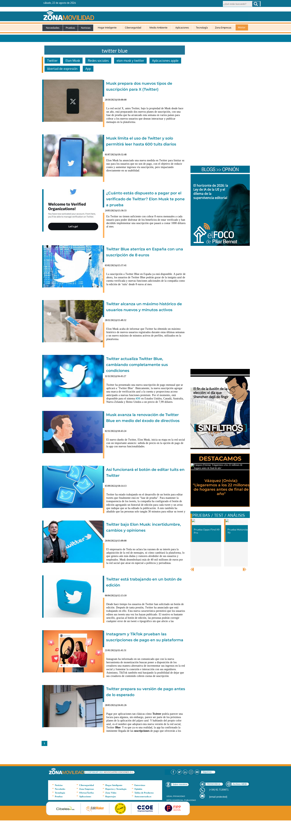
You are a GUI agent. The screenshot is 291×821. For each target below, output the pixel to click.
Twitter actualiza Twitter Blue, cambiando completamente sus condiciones (137, 364)
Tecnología (202, 27)
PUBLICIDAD (190, 800)
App (88, 69)
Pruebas (70, 27)
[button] (256, 4)
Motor (241, 27)
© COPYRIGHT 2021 (94, 772)
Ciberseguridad (133, 27)
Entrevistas (139, 785)
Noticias (85, 27)
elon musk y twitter (130, 61)
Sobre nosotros (180, 784)
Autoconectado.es (142, 796)
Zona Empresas (223, 27)
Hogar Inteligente (107, 27)
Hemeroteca (213, 784)
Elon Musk (73, 61)
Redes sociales (98, 61)
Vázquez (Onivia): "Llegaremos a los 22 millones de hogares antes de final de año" (221, 487)
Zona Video (110, 793)
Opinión (138, 789)
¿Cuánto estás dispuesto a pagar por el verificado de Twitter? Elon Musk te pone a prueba (145, 199)
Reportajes (110, 796)
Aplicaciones (182, 27)
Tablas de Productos (144, 793)
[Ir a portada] (145, 14)
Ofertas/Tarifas (86, 793)
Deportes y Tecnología (115, 789)
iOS (138, 398)
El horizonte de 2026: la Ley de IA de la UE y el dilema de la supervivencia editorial (210, 191)
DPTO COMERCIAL (175, 800)
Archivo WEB (240, 784)
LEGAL (169, 796)
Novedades (52, 27)
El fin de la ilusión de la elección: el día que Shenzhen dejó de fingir (211, 393)
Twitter (52, 61)
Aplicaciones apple (165, 61)
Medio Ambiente (158, 27)
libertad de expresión (62, 69)
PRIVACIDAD (179, 796)
